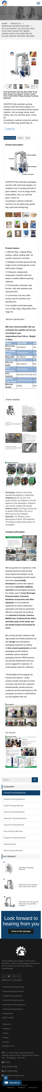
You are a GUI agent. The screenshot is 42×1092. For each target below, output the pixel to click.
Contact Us (10, 129)
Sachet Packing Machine (14, 825)
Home (4, 23)
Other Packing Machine (13, 850)
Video (28, 138)
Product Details (9, 138)
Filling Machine (10, 844)
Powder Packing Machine (14, 799)
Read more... (9, 1014)
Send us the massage (21, 931)
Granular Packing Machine (15, 26)
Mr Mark (7, 1062)
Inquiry (20, 138)
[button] (36, 86)
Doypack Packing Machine (15, 838)
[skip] (4, 2)
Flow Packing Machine (13, 831)
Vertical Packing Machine (14, 812)
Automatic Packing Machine (15, 818)
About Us (7, 1024)
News (6, 1033)
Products (16, 23)
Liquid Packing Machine (14, 806)
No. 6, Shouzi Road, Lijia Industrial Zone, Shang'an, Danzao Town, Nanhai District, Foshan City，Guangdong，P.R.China (20, 1055)
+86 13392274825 (10, 1067)
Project (6, 1042)
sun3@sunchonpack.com (14, 1075)
